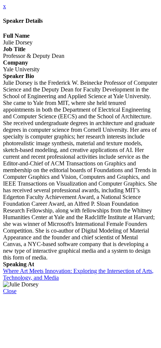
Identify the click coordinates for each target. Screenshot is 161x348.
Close (9, 291)
